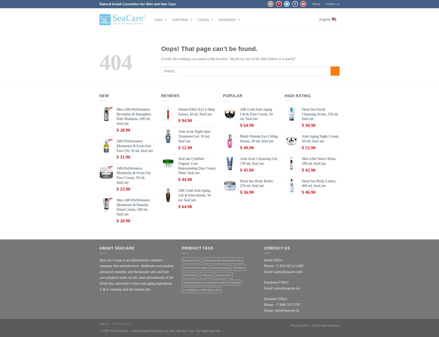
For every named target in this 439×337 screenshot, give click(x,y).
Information (227, 19)
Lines (158, 19)
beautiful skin (191, 260)
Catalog (203, 19)
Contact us (332, 4)
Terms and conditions (326, 325)
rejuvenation (223, 275)
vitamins (235, 282)
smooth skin (217, 282)
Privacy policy (300, 325)
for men (239, 267)
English (325, 19)
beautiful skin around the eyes (223, 260)
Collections (180, 19)
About (316, 4)
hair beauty (190, 275)
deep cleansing (221, 267)
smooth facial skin (194, 282)
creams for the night (195, 267)
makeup (206, 275)
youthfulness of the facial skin (201, 290)
